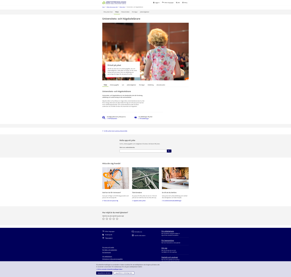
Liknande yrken (160, 85)
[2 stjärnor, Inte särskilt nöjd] (107, 219)
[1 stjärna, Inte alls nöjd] (103, 219)
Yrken (117, 12)
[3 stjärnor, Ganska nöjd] (110, 219)
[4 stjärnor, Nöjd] (114, 219)
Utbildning (151, 85)
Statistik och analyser (169, 257)
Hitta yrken (122, 7)
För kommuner (106, 252)
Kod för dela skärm (140, 235)
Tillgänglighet (109, 238)
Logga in (157, 2)
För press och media (108, 247)
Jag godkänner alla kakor (104, 273)
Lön (123, 85)
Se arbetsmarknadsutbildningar (172, 200)
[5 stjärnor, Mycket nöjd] (117, 219)
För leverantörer (167, 240)
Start (103, 7)
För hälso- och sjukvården (109, 250)
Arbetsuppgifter (114, 85)
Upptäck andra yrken (139, 200)
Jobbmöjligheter (144, 12)
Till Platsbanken (112, 118)
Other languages (110, 231)
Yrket (105, 85)
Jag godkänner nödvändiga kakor (124, 273)
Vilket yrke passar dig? (112, 7)
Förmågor (135, 12)
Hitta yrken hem (108, 12)
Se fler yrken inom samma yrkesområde (115, 131)
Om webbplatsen (107, 256)
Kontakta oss (138, 232)
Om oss (164, 248)
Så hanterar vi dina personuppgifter (112, 259)
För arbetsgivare (167, 231)
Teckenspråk (108, 235)
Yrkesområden (125, 12)
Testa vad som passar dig (111, 200)
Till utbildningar (144, 118)
